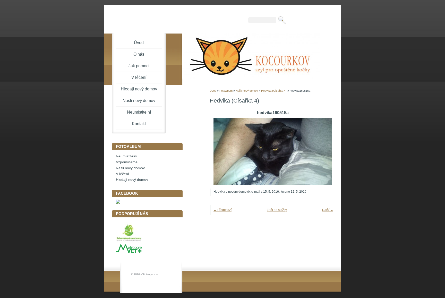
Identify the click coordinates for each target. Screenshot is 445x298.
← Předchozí (222, 210)
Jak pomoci (139, 66)
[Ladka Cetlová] (118, 203)
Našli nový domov (247, 90)
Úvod (213, 90)
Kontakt (139, 124)
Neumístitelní (139, 112)
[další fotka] (325, 151)
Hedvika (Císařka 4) (274, 90)
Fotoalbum (226, 90)
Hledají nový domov (139, 89)
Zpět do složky (277, 210)
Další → (327, 210)
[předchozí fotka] (220, 151)
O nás (138, 54)
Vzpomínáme (127, 162)
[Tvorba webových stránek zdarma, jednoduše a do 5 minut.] (157, 275)
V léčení (138, 77)
